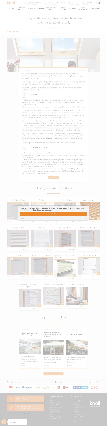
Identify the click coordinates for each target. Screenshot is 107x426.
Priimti (53, 214)
